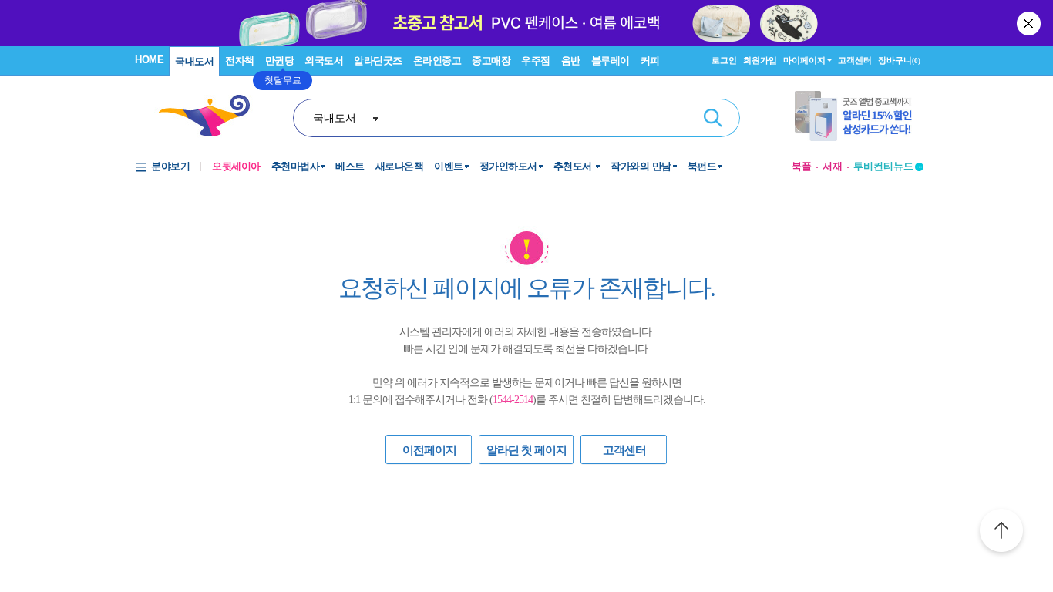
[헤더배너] (859, 116)
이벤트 (448, 166)
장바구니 (899, 60)
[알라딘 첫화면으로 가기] (211, 116)
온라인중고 (437, 60)
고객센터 (855, 60)
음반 (570, 60)
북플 (802, 166)
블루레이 (610, 60)
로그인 (724, 60)
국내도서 (194, 61)
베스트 (350, 166)
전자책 (239, 60)
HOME (149, 60)
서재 (833, 166)
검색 (713, 117)
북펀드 (702, 166)
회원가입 (760, 60)
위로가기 (1001, 532)
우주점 (535, 60)
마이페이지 (804, 60)
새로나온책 (399, 166)
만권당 (279, 60)
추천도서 (574, 166)
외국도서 (323, 60)
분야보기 (170, 166)
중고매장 (491, 60)
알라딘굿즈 (378, 60)
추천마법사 (295, 166)
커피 (650, 60)
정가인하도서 (508, 166)
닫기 (1030, 23)
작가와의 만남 (641, 166)
